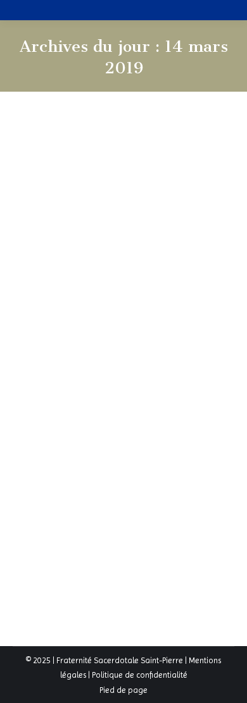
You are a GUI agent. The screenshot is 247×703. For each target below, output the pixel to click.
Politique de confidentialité (139, 675)
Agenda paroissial (132, 393)
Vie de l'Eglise (170, 407)
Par (43, 422)
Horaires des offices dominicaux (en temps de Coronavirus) (112, 350)
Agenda (80, 393)
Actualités (45, 393)
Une (135, 407)
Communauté (99, 407)
